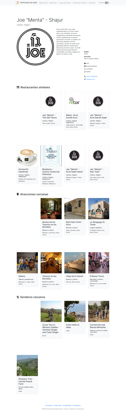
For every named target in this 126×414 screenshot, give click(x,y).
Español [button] (102, 2)
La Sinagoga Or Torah (97, 223)
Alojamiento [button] (53, 3)
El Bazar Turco (97, 276)
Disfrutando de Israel (28, 3)
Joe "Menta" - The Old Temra (49, 116)
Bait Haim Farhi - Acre (74, 223)
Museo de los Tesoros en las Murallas (49, 224)
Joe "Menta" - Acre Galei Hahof (74, 170)
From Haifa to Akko (72, 326)
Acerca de (92, 3)
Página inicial (43, 3)
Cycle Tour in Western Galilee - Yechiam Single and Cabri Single (50, 328)
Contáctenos (76, 405)
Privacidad (48, 405)
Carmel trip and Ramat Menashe (98, 326)
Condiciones (57, 405)
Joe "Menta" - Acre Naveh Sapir (98, 116)
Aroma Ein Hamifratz (23, 170)
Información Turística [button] (79, 3)
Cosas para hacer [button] (64, 3)
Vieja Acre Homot (74, 276)
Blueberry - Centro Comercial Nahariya (50, 171)
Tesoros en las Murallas (49, 277)
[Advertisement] (63, 12)
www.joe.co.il (90, 79)
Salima (22, 276)
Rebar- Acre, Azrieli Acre (72, 116)
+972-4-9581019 (91, 76)
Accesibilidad (67, 405)
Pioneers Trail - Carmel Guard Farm (26, 381)
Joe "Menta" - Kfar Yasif (96, 170)
